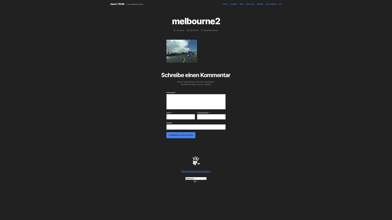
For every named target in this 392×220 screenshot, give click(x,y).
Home (225, 4)
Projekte (233, 4)
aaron (182, 30)
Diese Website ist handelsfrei (196, 171)
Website (169, 123)
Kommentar (171, 93)
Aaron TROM (117, 4)
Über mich (250, 4)
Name (169, 113)
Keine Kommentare (211, 30)
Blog (241, 4)
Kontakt (260, 4)
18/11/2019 (194, 30)
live (280, 4)
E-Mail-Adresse (203, 113)
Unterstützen (271, 4)
